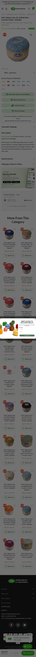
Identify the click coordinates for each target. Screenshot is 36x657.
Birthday (21, 327)
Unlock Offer (27, 335)
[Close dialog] (35, 319)
